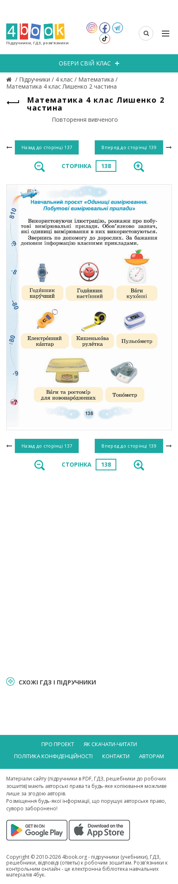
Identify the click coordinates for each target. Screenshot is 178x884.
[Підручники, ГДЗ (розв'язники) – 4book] (10, 79)
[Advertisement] (89, 573)
